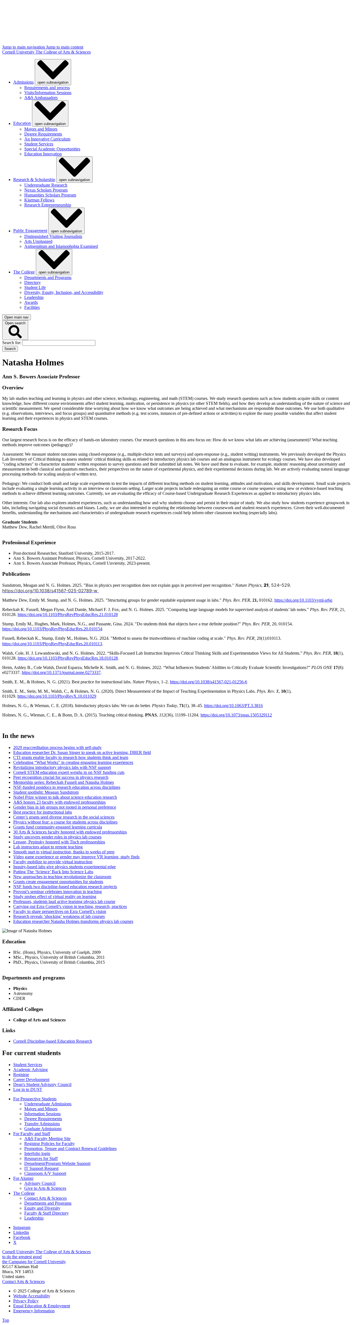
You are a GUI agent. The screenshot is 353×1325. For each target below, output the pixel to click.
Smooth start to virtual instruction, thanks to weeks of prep (63, 851)
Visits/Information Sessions (47, 92)
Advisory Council (39, 1183)
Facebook (21, 1237)
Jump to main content (64, 47)
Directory (32, 282)
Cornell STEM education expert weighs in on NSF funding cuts (68, 772)
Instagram (21, 1227)
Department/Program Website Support (57, 1163)
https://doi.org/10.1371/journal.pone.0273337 (61, 672)
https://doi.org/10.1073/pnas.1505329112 (236, 715)
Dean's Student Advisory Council (42, 1084)
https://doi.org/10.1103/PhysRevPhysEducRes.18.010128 (68, 658)
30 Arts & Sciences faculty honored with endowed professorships (70, 832)
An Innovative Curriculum (47, 139)
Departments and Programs (47, 277)
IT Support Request (41, 1168)
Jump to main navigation (24, 47)
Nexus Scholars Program (46, 190)
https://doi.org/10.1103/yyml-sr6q (303, 600)
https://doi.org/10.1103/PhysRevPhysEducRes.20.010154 (52, 628)
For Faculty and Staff (31, 1133)
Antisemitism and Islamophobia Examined (61, 246)
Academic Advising (30, 1069)
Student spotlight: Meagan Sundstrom (46, 792)
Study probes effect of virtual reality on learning (54, 896)
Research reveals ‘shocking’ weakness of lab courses (59, 916)
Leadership (34, 297)
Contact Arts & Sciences (45, 1198)
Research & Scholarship (34, 179)
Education (22, 123)
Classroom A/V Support (45, 1173)
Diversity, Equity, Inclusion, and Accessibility (63, 292)
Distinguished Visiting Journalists (53, 236)
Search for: (12, 342)
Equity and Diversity (42, 1208)
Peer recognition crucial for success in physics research (60, 777)
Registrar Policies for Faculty (49, 1143)
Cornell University (19, 52)
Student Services (38, 144)
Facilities (32, 307)
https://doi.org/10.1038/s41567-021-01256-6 (208, 681)
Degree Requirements (43, 134)
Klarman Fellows (39, 200)
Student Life (35, 287)
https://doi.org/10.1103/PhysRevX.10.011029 (56, 696)
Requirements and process (47, 87)
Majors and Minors (40, 129)
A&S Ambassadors (41, 97)
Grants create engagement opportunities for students (58, 881)
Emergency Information (34, 1310)
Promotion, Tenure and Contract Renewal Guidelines (70, 1148)
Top (5, 1320)
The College (24, 272)
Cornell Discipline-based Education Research (52, 1041)
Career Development (31, 1079)
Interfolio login (37, 1153)
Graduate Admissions (42, 1128)
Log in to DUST (27, 1089)
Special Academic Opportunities (52, 149)
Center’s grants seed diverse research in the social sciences (63, 817)
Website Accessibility (31, 1296)
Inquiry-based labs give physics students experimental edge (64, 866)
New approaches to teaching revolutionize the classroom (62, 876)
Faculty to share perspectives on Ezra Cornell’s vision (59, 911)
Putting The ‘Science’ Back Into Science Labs (53, 871)
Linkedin (21, 1232)
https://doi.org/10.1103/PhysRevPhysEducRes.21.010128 (68, 614)
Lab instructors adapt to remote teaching (48, 847)
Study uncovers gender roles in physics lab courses (57, 837)
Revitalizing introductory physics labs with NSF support (62, 767)
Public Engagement (30, 231)
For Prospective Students (35, 1098)
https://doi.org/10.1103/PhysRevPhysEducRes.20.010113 (52, 643)
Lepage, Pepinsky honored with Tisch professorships (59, 842)
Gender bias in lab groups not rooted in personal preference (64, 807)
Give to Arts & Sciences (45, 1188)
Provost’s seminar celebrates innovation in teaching (57, 891)
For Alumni (23, 1178)
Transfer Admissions (42, 1123)
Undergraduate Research (45, 185)
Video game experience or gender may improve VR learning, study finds (76, 856)
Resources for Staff (41, 1158)
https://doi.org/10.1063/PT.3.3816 (233, 705)
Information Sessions (42, 1113)
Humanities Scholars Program (50, 195)
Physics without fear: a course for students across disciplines (65, 822)
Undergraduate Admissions (47, 1103)
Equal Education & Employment (41, 1305)
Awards (31, 302)
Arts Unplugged (38, 241)
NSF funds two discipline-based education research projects (65, 886)
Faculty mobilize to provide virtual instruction (52, 861)
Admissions (23, 82)
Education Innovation (43, 154)
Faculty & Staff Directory (46, 1213)
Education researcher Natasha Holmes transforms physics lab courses (73, 921)
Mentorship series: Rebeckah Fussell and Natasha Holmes (63, 782)
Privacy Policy (26, 1301)
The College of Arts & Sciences (63, 52)
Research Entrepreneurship (47, 205)
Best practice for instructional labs (42, 812)
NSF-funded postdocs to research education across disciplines (66, 787)
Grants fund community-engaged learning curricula (57, 827)
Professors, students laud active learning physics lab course (64, 901)
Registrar (21, 1074)
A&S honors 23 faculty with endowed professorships (59, 802)
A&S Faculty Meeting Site (47, 1138)
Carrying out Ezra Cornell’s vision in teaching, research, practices (70, 906)
